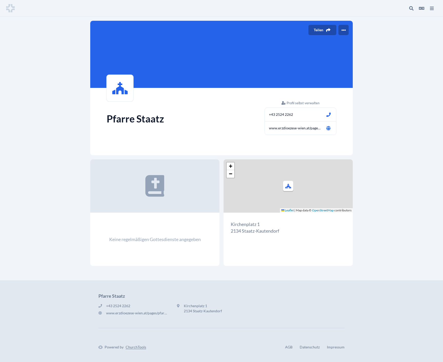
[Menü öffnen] (432, 8)
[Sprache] (421, 8)
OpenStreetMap (323, 210)
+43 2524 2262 (281, 114)
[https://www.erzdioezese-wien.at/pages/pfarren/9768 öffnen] (328, 128)
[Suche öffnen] (411, 8)
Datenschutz (310, 347)
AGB (289, 347)
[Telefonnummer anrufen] (328, 114)
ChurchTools (136, 347)
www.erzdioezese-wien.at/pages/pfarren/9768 (295, 128)
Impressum (336, 347)
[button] (288, 186)
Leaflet (289, 210)
